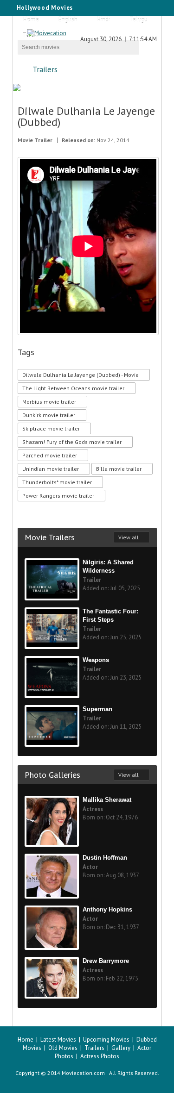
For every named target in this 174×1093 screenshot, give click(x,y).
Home (31, 20)
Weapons (96, 659)
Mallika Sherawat (107, 799)
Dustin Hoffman (105, 857)
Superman (97, 709)
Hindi (103, 20)
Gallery (120, 1048)
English (67, 20)
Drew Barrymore (106, 960)
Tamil (30, 35)
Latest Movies (58, 1039)
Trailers (45, 69)
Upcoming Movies (106, 1039)
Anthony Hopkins (107, 909)
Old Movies (62, 1048)
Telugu (138, 20)
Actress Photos (99, 1056)
